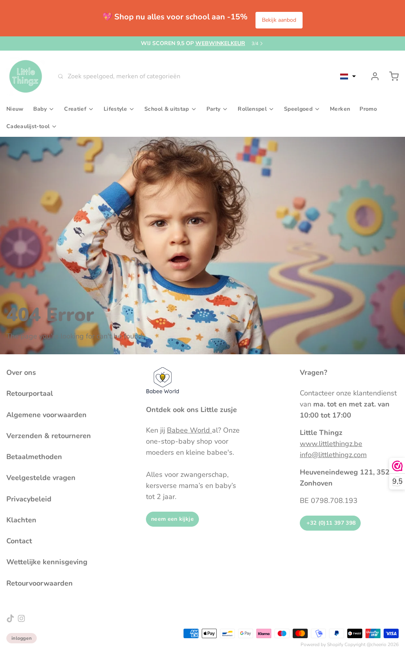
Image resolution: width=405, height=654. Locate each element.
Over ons (21, 372)
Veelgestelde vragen (41, 477)
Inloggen (21, 638)
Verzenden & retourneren (48, 435)
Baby (40, 109)
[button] (348, 76)
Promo (368, 109)
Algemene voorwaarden (46, 415)
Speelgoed (298, 109)
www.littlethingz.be (331, 443)
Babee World (189, 430)
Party (213, 109)
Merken (340, 109)
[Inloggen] (372, 76)
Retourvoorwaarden (39, 583)
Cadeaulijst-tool (27, 126)
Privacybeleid (28, 499)
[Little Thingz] (25, 76)
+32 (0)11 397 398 (330, 523)
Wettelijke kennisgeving (46, 562)
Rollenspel (252, 109)
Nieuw (15, 109)
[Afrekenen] (391, 76)
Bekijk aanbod (279, 20)
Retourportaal (29, 393)
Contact (19, 541)
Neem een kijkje (172, 519)
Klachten (21, 520)
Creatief (75, 109)
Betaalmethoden (34, 456)
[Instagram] (21, 618)
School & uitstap (166, 109)
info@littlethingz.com (333, 454)
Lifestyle (115, 109)
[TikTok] (10, 618)
